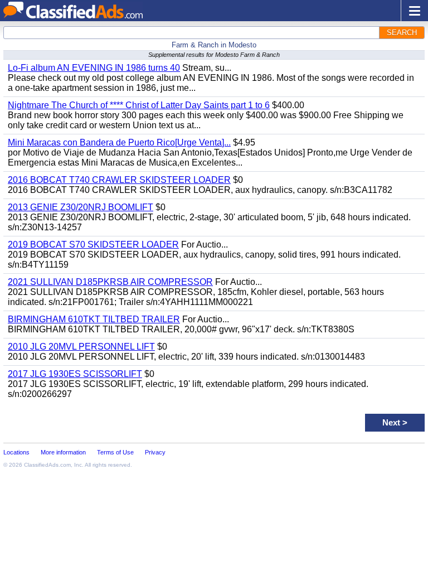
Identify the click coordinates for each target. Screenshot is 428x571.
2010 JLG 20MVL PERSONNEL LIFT (81, 346)
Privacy (155, 452)
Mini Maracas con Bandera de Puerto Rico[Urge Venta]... (119, 142)
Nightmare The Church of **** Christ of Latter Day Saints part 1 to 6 (139, 105)
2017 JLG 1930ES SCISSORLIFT (75, 374)
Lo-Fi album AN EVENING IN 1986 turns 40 (94, 67)
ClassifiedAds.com (47, 465)
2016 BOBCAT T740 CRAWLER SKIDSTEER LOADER (119, 180)
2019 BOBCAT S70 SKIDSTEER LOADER (93, 244)
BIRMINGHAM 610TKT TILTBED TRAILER (94, 319)
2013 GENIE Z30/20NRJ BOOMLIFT (80, 207)
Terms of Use (115, 452)
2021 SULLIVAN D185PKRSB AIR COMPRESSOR (110, 282)
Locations (16, 452)
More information (63, 452)
